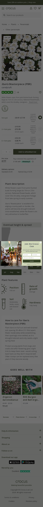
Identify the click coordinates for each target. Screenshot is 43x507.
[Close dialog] (41, 242)
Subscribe (32, 261)
